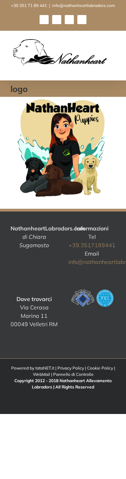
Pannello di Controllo (73, 374)
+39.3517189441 (92, 245)
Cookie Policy (100, 368)
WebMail (41, 374)
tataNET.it (44, 368)
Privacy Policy (70, 368)
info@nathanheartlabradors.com (83, 5)
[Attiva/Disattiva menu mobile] (112, 69)
